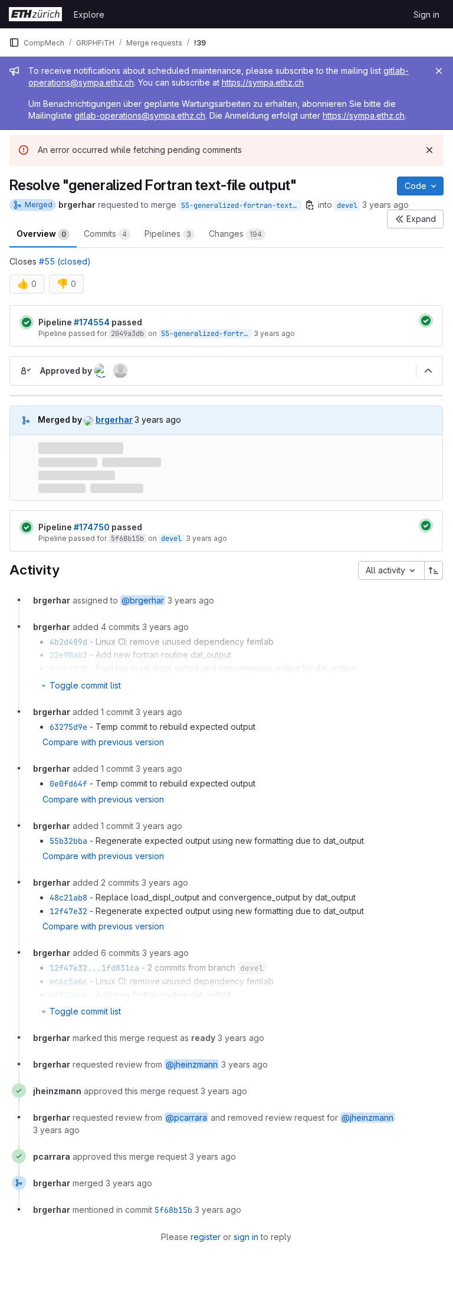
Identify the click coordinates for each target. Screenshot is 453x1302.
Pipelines (168, 234)
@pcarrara (186, 1117)
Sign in (426, 14)
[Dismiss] (429, 150)
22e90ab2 (68, 655)
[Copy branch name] (310, 205)
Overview (41, 234)
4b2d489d (68, 642)
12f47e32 (68, 911)
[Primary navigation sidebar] (14, 42)
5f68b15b (127, 538)
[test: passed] (426, 321)
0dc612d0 (68, 668)
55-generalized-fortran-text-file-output (241, 205)
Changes (235, 234)
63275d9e (68, 727)
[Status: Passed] (26, 322)
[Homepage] (35, 14)
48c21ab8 (68, 897)
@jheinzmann (192, 1064)
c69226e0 (68, 995)
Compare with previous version (103, 742)
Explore (89, 14)
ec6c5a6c (68, 981)
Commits (105, 234)
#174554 (92, 322)
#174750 (92, 527)
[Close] (439, 71)
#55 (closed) (65, 261)
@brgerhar (143, 600)
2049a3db (127, 333)
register (206, 1237)
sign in (246, 1237)
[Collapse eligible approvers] (428, 371)
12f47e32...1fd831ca (94, 967)
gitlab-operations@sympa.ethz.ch (139, 115)
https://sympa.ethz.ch (263, 82)
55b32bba (68, 841)
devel (347, 205)
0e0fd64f (68, 783)
